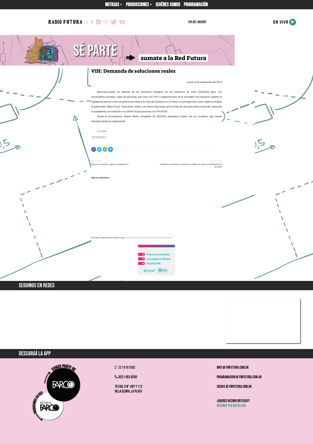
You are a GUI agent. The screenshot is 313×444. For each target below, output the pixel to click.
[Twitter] (114, 22)
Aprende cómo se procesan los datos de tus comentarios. (149, 238)
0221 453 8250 (127, 377)
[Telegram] (98, 22)
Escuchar (102, 131)
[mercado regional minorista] (156, 275)
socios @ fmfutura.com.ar (234, 386)
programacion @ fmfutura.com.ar (239, 377)
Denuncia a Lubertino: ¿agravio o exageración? (110, 164)
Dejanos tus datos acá (231, 405)
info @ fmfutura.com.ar (233, 367)
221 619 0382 (125, 367)
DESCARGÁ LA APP (35, 353)
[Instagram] (106, 22)
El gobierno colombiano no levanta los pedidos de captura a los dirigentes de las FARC (191, 165)
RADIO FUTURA (65, 22)
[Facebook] (92, 22)
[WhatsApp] (86, 22)
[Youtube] (122, 22)
